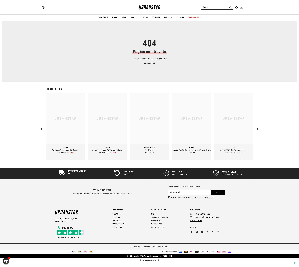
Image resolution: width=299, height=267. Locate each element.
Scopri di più (209, 197)
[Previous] (41, 126)
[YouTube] (212, 232)
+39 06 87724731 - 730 (201, 214)
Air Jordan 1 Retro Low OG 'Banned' (65, 150)
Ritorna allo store (149, 63)
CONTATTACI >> (196, 221)
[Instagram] (197, 232)
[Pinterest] (207, 232)
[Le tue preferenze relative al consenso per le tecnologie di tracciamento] (295, 263)
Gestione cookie (149, 247)
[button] (6, 261)
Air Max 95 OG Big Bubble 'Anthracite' (233, 150)
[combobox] (214, 7)
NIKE (233, 147)
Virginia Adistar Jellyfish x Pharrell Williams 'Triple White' (191, 150)
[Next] (257, 126)
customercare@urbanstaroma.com (206, 217)
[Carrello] (246, 7)
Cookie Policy (135, 247)
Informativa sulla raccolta (149, 260)
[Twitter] (218, 232)
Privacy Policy (163, 247)
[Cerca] (217, 7)
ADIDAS (191, 147)
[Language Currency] (43, 7)
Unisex (198, 186)
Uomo (184, 186)
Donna (191, 186)
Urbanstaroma (149, 147)
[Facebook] (191, 232)
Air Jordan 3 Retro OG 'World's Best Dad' (107, 150)
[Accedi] (241, 7)
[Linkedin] (202, 232)
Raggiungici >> (61, 221)
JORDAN (65, 147)
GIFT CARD (149, 150)
